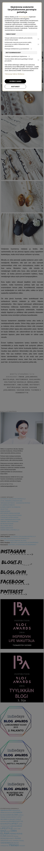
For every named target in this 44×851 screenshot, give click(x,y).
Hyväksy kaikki (15, 81)
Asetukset (15, 87)
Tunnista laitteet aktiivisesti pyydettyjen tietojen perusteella (19, 60)
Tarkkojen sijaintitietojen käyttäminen (16, 56)
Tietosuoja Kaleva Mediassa (14, 74)
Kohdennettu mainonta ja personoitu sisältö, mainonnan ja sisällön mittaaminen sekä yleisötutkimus (18, 44)
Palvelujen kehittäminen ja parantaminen (17, 49)
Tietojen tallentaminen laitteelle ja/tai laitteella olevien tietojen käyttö (18, 39)
